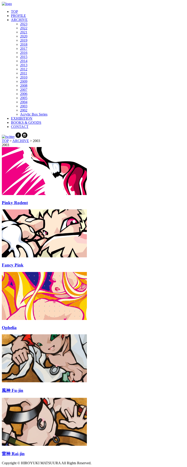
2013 (23, 65)
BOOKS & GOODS (26, 122)
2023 (23, 24)
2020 (23, 36)
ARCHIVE (19, 20)
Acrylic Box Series (33, 114)
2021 (23, 32)
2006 (23, 94)
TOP (14, 11)
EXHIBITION (21, 118)
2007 (23, 90)
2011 (23, 73)
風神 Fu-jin (12, 390)
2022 (23, 28)
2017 (23, 48)
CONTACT (20, 127)
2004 (23, 102)
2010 (23, 77)
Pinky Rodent (15, 202)
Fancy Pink (12, 265)
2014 (23, 61)
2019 (23, 40)
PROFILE (18, 16)
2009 (23, 81)
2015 (23, 57)
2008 (23, 85)
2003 (23, 106)
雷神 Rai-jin (13, 453)
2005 (23, 98)
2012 (23, 69)
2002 (23, 110)
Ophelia (9, 327)
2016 (23, 53)
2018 (23, 44)
